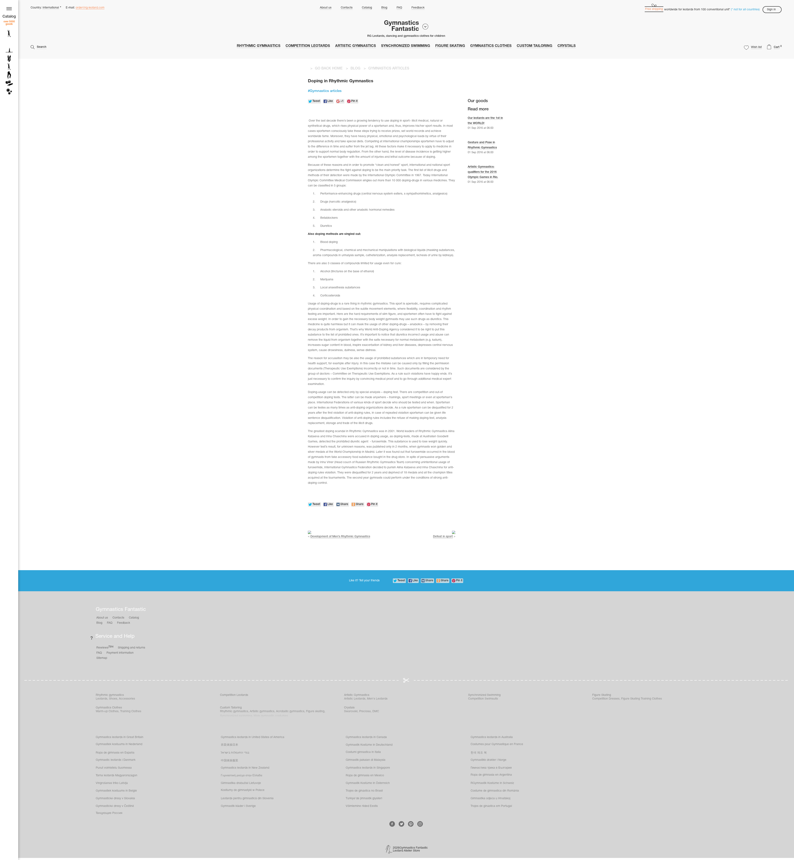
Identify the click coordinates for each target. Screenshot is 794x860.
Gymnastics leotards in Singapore (368, 768)
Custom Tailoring (534, 46)
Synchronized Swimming (405, 46)
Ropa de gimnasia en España (115, 752)
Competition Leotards (308, 46)
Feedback (418, 7)
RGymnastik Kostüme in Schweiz (492, 783)
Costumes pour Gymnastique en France (497, 744)
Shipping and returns (131, 647)
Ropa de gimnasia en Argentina (491, 775)
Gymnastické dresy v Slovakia (115, 798)
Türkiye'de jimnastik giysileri (364, 798)
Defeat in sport (443, 536)
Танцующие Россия (109, 813)
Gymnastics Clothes (491, 46)
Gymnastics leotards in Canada (366, 737)
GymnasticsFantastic (401, 26)
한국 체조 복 (479, 752)
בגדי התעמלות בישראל (235, 752)
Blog (384, 7)
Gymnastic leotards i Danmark (115, 760)
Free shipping (654, 9)
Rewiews (104, 647)
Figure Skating (450, 46)
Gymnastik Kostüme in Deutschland (369, 745)
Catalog (367, 7)
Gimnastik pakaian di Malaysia (365, 760)
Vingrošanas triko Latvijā (112, 783)
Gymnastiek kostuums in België (116, 791)
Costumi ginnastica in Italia (363, 752)
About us (325, 7)
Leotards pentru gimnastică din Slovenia (247, 798)
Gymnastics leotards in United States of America (252, 737)
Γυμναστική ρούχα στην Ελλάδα (241, 775)
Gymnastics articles (326, 91)
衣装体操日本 (229, 745)
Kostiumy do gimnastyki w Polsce (242, 790)
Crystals (566, 46)
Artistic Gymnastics (355, 46)
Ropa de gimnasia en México (365, 775)
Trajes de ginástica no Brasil (364, 791)
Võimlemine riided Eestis (362, 806)
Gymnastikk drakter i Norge (488, 760)
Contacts (347, 7)
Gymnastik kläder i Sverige (238, 806)
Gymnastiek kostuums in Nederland (119, 744)
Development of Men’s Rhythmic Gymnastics (340, 536)
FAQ (399, 7)
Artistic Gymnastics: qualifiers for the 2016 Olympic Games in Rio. (483, 172)
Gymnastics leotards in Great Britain (119, 737)
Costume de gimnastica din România (495, 791)
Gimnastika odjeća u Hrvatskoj (490, 798)
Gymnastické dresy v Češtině (115, 806)
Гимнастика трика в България (491, 768)
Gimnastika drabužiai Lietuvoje (241, 783)
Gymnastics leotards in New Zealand (245, 768)
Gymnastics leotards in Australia (492, 737)
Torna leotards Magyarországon (116, 775)
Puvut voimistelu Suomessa (114, 768)
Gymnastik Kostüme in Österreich (368, 783)
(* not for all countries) (745, 9)
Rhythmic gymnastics (258, 46)
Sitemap (101, 658)
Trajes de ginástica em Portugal (491, 806)
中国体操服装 (229, 760)
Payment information (120, 653)
